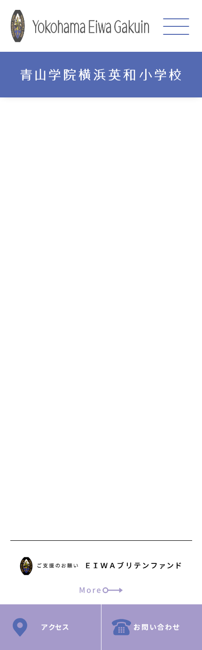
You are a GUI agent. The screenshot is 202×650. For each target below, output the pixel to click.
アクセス (55, 627)
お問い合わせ (156, 627)
